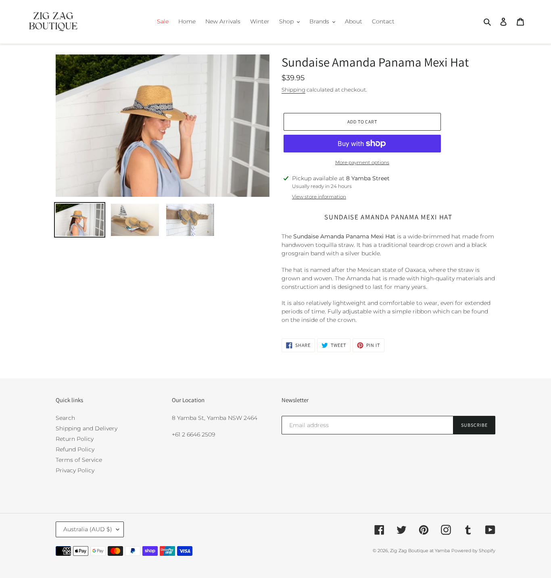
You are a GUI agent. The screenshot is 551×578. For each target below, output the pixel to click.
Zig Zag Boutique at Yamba (420, 550)
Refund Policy (75, 449)
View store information (319, 197)
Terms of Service (79, 459)
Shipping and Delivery (86, 428)
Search (65, 418)
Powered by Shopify (473, 550)
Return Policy (75, 438)
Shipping (293, 89)
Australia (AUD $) (87, 529)
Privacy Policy (75, 470)
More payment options (362, 162)
